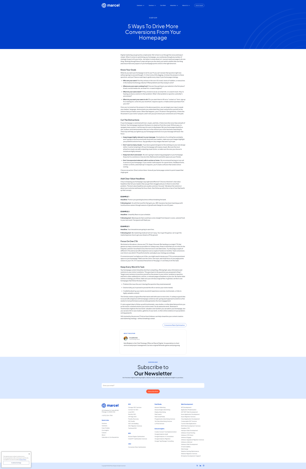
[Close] (29, 454)
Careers (104, 432)
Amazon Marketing (160, 407)
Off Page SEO (132, 416)
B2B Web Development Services (190, 426)
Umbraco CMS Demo (187, 435)
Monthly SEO (132, 414)
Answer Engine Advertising (162, 410)
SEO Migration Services (135, 426)
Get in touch (199, 5)
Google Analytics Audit (161, 434)
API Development (186, 407)
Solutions (104, 426)
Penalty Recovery (133, 419)
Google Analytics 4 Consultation (164, 436)
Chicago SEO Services (134, 407)
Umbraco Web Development (189, 444)
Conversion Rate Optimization (137, 447)
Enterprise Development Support (191, 456)
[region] (16, 460)
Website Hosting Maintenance (190, 451)
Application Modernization (188, 410)
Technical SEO (132, 428)
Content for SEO (133, 410)
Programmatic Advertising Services (165, 419)
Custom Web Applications (188, 423)
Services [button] (151, 5)
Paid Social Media (160, 416)
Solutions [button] (140, 5)
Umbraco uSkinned (186, 442)
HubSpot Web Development (189, 430)
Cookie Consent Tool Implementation (166, 432)
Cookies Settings (16, 462)
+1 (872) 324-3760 (107, 415)
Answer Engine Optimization (136, 436)
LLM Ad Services (159, 423)
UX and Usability (185, 446)
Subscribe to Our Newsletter (110, 437)
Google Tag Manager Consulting (164, 441)
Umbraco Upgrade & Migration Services (192, 440)
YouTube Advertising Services (163, 421)
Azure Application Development (190, 414)
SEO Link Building (133, 423)
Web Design (184, 449)
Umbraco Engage (186, 437)
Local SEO (131, 412)
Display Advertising (160, 412)
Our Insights (105, 430)
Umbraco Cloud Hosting (188, 433)
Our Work (163, 5)
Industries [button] (173, 5)
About (103, 435)
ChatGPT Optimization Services (137, 439)
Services (104, 423)
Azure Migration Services (188, 416)
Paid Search (158, 414)
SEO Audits (131, 421)
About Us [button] (185, 5)
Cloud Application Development (190, 419)
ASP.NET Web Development (189, 412)
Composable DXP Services (189, 421)
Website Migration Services (189, 453)
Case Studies (106, 428)
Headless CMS (185, 428)
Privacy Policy (22, 459)
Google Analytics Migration (162, 439)
